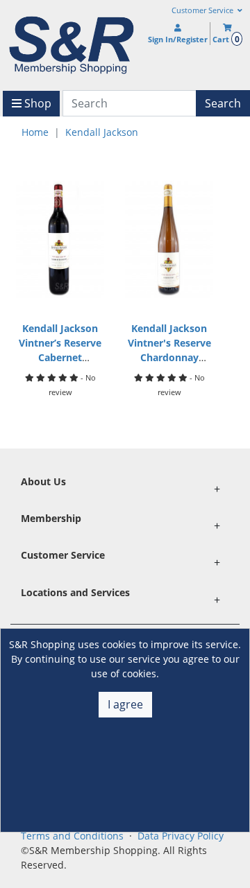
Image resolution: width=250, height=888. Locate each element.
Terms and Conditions (72, 835)
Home (35, 132)
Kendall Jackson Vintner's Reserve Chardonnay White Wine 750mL (169, 357)
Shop (36, 103)
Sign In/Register (178, 39)
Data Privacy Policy (181, 835)
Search (223, 103)
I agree (125, 704)
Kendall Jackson (101, 132)
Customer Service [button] (203, 10)
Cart (225, 39)
